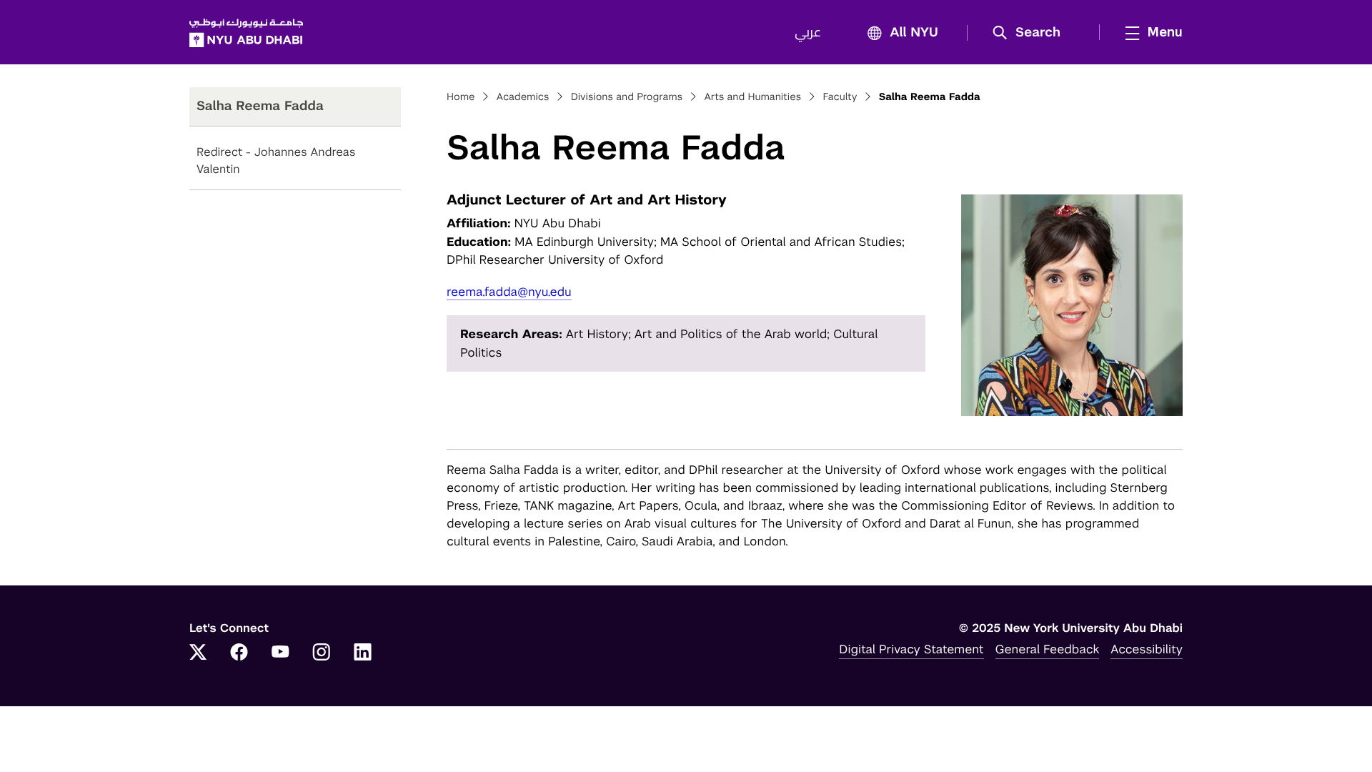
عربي (808, 33)
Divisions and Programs (627, 97)
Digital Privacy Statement (911, 649)
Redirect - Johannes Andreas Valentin (276, 160)
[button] (1031, 33)
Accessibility (1146, 649)
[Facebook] (239, 653)
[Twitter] (198, 653)
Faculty (839, 97)
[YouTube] (280, 653)
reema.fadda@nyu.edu (509, 292)
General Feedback (1047, 649)
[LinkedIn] (363, 653)
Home (461, 97)
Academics (523, 97)
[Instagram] (321, 653)
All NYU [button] (914, 33)
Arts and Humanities (752, 97)
